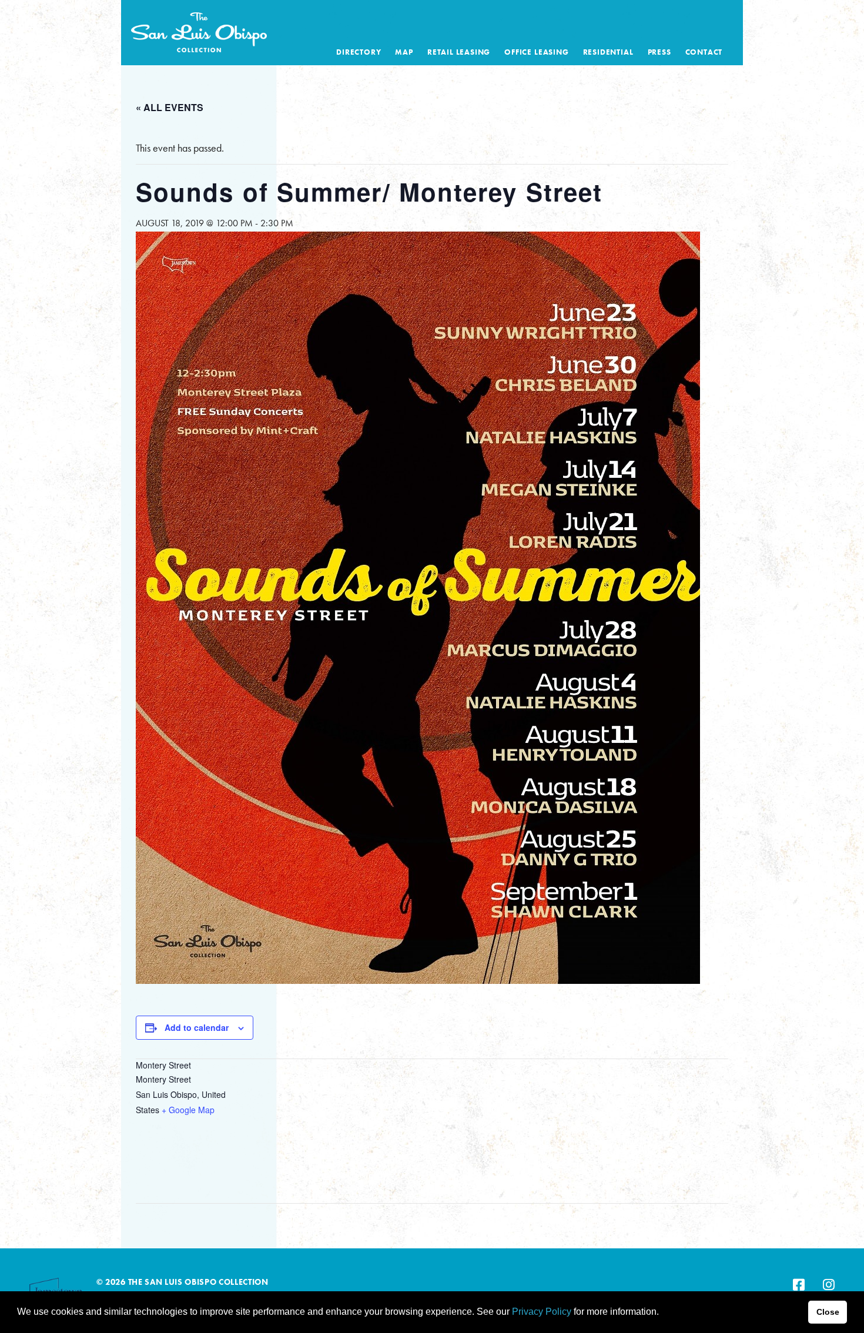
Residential (608, 52)
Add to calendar (197, 1027)
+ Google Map (188, 1110)
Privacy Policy (541, 1312)
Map (404, 52)
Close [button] (827, 1312)
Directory (358, 52)
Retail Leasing (458, 52)
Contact (704, 52)
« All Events (169, 107)
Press (659, 52)
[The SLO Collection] (199, 30)
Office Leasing (536, 52)
